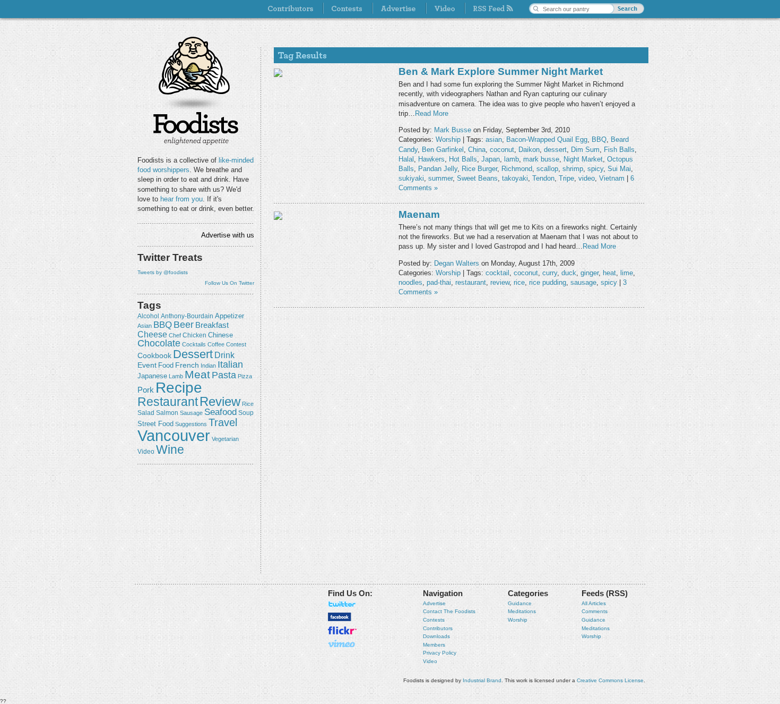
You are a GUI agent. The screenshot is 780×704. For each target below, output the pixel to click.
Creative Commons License (610, 680)
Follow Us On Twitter (229, 283)
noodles (410, 282)
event (147, 365)
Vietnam (612, 178)
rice (248, 404)
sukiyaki (411, 178)
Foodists (195, 127)
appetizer (229, 316)
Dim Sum (585, 150)
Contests (434, 620)
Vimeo (342, 643)
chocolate (158, 343)
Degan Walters (456, 263)
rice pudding (547, 282)
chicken (194, 335)
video (145, 451)
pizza (245, 376)
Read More (431, 113)
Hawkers (431, 159)
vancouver (173, 435)
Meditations (522, 611)
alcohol (148, 316)
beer (184, 324)
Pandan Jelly (437, 169)
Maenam (419, 214)
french (187, 365)
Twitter (342, 604)
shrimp (572, 169)
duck (568, 273)
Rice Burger (479, 169)
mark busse (541, 159)
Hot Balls (463, 159)
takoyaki (515, 178)
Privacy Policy (439, 653)
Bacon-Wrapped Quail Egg (546, 139)
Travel (223, 422)
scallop (547, 169)
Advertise (434, 603)
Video (430, 661)
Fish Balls (619, 150)
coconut (502, 150)
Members (434, 645)
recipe (178, 387)
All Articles (594, 603)
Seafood (220, 412)
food (166, 365)
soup (246, 413)
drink (224, 355)
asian (144, 326)
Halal (406, 159)
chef (175, 335)
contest (236, 344)
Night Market (583, 159)
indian (208, 365)
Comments (595, 611)
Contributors (438, 628)
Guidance (520, 603)
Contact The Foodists (449, 611)
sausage (191, 413)
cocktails (194, 344)
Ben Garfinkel (443, 150)
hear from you (181, 199)
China (477, 150)
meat (197, 374)
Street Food (155, 424)
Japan (490, 159)
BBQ (162, 325)
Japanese (152, 376)
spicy (595, 169)
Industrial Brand (482, 680)
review (220, 401)
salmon (167, 413)
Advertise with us (227, 235)
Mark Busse (452, 130)
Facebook (339, 617)
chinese (220, 335)
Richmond (516, 169)
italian (230, 364)
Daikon (529, 150)
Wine (170, 449)
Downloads (436, 636)
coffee (215, 344)
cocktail (497, 273)
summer (440, 178)
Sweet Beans (477, 178)
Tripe (566, 178)
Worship (448, 139)
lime (626, 273)
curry (549, 273)
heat (609, 273)
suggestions (191, 424)
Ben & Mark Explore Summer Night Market (500, 71)
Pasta (224, 375)
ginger (589, 273)
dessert (193, 354)
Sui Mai (619, 169)
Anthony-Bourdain (187, 316)
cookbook (154, 355)
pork (145, 390)
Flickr (342, 630)
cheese (152, 334)
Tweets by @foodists (162, 272)
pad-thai (439, 282)
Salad (145, 413)
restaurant (167, 402)
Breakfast (212, 324)
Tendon (543, 178)
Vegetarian (225, 439)
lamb (176, 376)
